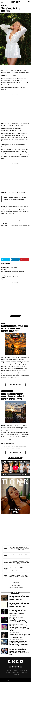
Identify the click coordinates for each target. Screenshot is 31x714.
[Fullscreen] (28, 474)
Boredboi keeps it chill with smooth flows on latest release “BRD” (19, 555)
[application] (15, 468)
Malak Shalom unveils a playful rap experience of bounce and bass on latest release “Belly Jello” (19, 548)
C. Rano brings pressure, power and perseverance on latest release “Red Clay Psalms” (19, 562)
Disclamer (8, 672)
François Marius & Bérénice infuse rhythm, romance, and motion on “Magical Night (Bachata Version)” (18, 569)
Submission (24, 672)
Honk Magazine (12, 276)
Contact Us (16, 674)
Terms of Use (23, 670)
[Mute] (25, 474)
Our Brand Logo (14, 670)
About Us (6, 670)
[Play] (3, 474)
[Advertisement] (15, 107)
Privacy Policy (15, 672)
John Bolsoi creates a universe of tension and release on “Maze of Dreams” (19, 576)
